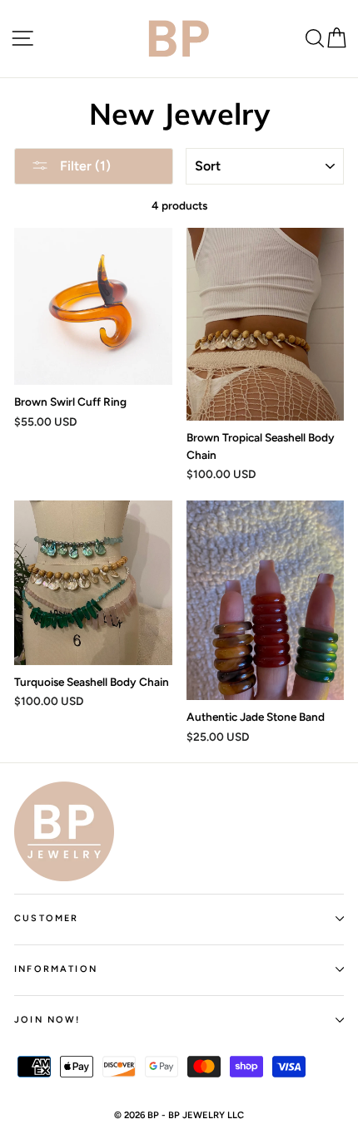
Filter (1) (84, 166)
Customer (46, 918)
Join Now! (47, 1019)
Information (55, 969)
